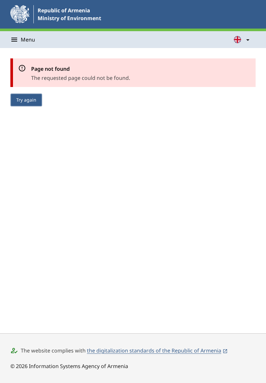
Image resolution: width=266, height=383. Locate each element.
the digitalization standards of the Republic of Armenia (154, 350)
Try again (26, 100)
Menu (28, 39)
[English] (242, 39)
